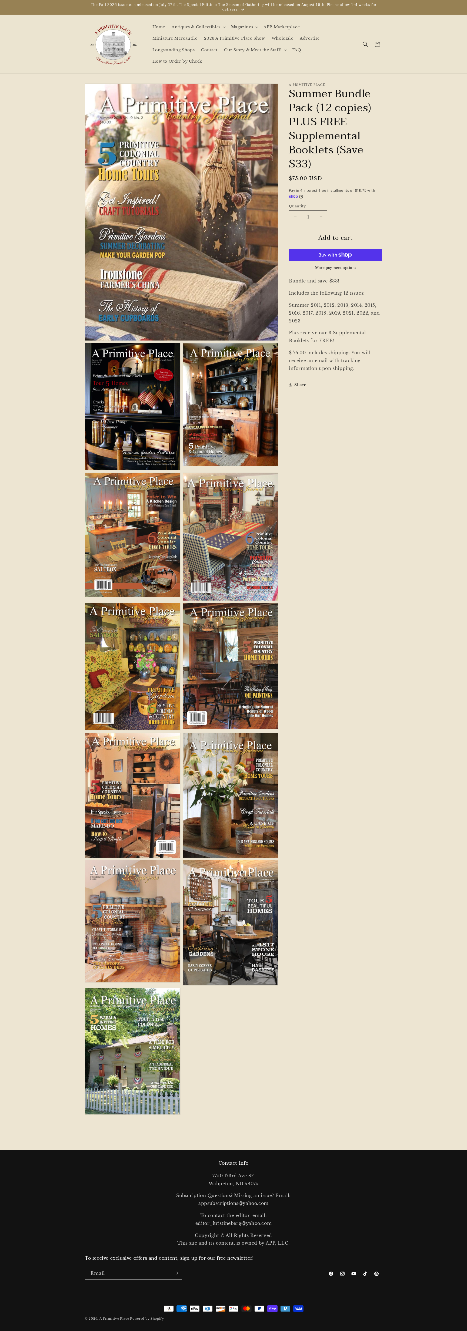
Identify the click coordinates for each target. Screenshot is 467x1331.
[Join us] (176, 1273)
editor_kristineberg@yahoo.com (233, 1223)
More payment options (335, 268)
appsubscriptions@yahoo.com (233, 1203)
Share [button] (300, 384)
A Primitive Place (114, 1318)
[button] (198, 27)
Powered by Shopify (147, 1318)
